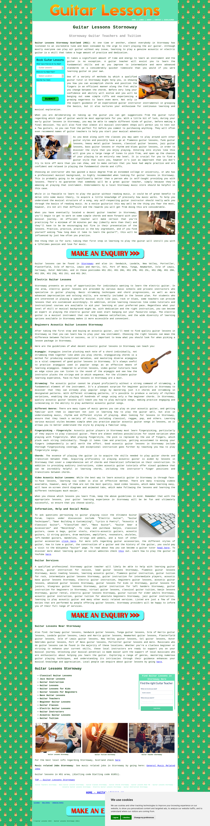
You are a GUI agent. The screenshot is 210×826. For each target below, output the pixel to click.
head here (163, 548)
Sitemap (37, 803)
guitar (71, 80)
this (121, 551)
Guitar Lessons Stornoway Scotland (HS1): (63, 43)
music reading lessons (64, 573)
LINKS (141, 20)
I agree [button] (115, 817)
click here (69, 541)
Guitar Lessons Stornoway (58, 669)
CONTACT (157, 20)
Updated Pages (57, 803)
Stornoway (87, 263)
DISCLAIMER (169, 20)
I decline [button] (126, 817)
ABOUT (149, 20)
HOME (134, 20)
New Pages (46, 803)
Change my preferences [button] (144, 817)
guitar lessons (52, 121)
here (48, 554)
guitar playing (45, 658)
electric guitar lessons (85, 593)
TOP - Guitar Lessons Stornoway (55, 780)
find (44, 632)
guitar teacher (94, 567)
